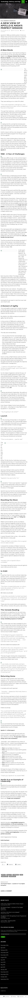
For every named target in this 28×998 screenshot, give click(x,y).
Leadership (6, 20)
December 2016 (4, 945)
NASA (21, 874)
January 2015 (4, 969)
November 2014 (4, 974)
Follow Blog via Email (7, 927)
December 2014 (4, 972)
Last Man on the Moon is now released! (10, 912)
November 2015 (4, 955)
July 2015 (3, 959)
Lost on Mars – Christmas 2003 (8, 920)
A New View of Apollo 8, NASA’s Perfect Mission (12, 903)
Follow (3, 936)
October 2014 (4, 976)
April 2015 (3, 967)
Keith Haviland (15, 30)
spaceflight (12, 876)
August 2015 (4, 957)
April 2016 (3, 947)
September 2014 (5, 979)
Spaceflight (12, 20)
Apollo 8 (9, 874)
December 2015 (4, 952)
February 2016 (4, 950)
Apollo (3, 874)
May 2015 (3, 964)
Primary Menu (26, 1)
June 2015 (3, 962)
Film (2, 20)
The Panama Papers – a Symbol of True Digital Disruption (13, 884)
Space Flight (5, 876)
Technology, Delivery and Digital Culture (11, 1)
